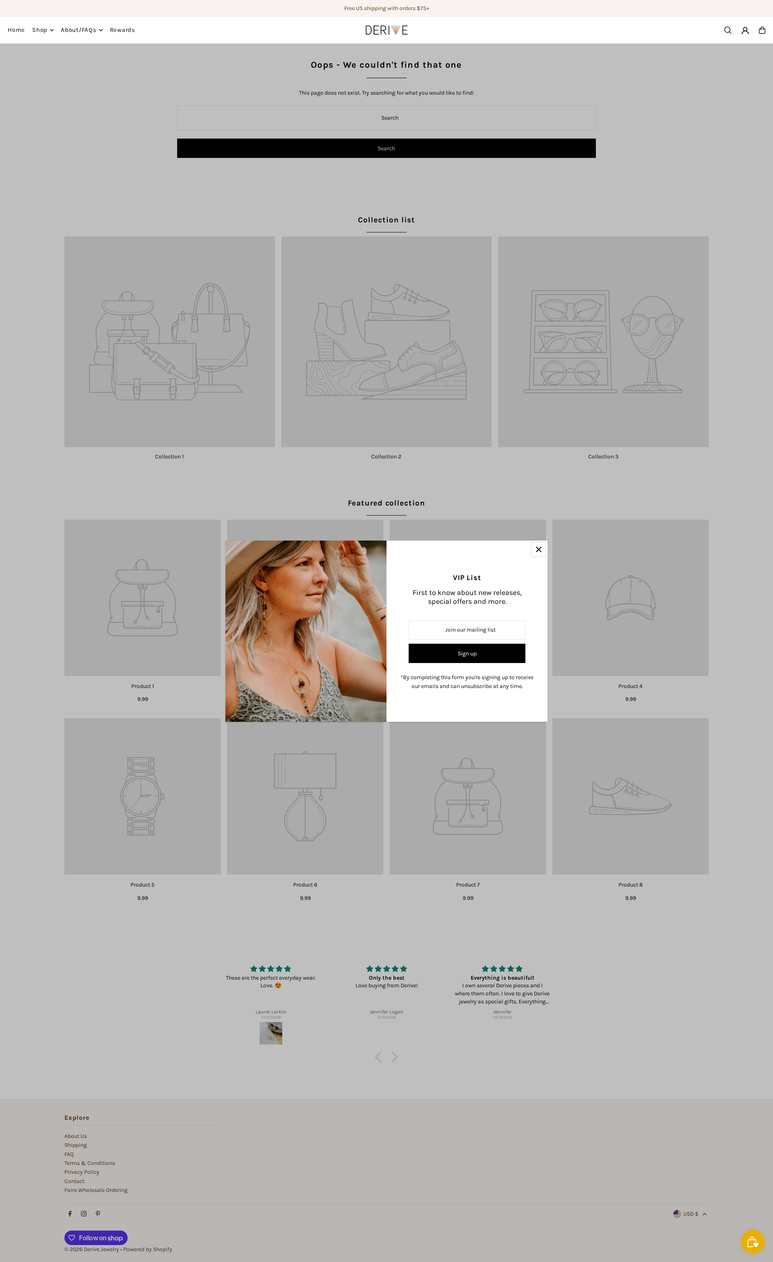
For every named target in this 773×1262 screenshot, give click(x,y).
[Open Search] (728, 30)
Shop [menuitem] (40, 30)
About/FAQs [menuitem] (79, 30)
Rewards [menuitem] (122, 30)
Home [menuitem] (16, 30)
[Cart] (762, 30)
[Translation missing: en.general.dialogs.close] (538, 550)
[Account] (745, 30)
